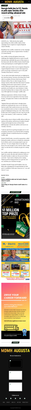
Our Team (19, 402)
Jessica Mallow (7, 17)
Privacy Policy (25, 402)
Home (4, 402)
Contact (8, 402)
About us (13, 402)
